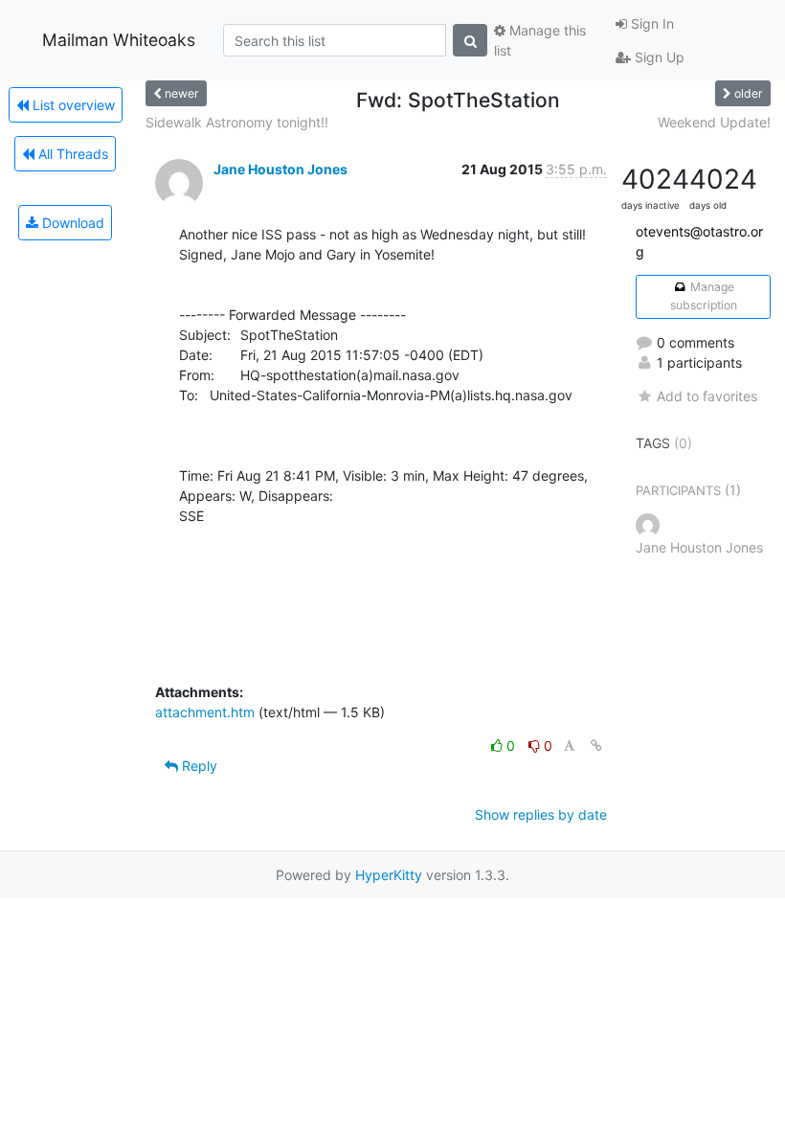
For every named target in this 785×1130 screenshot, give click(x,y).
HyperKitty (388, 875)
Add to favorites (707, 396)
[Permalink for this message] (596, 745)
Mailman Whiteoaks (118, 40)
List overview (72, 105)
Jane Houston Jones (280, 169)
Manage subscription (703, 295)
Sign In (650, 23)
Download (71, 223)
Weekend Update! (714, 122)
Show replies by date (541, 814)
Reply (197, 765)
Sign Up (657, 57)
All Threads (71, 154)
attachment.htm (205, 712)
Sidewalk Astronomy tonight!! (237, 122)
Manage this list (540, 40)
